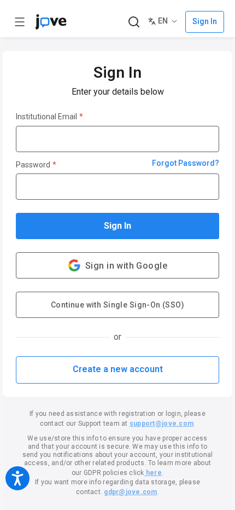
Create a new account (118, 369)
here (153, 473)
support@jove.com (161, 423)
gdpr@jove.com (130, 492)
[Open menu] (19, 22)
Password (36, 164)
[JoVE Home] (51, 22)
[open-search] (134, 22)
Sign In (117, 226)
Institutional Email (49, 116)
